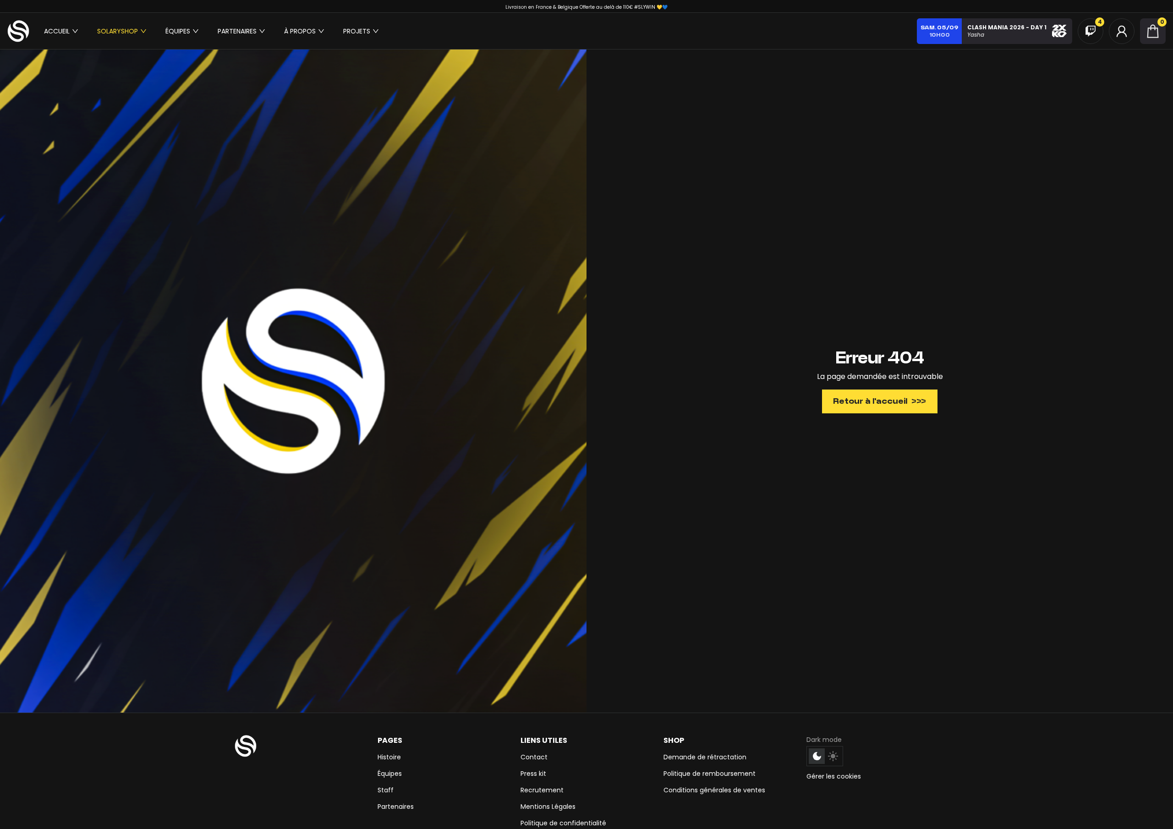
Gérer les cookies (833, 776)
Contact (534, 757)
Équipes (390, 773)
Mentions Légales (548, 806)
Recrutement (542, 790)
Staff (386, 790)
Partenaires (396, 806)
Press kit (533, 773)
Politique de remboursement (709, 773)
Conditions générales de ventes (714, 790)
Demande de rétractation (704, 757)
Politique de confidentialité (563, 823)
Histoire (389, 757)
